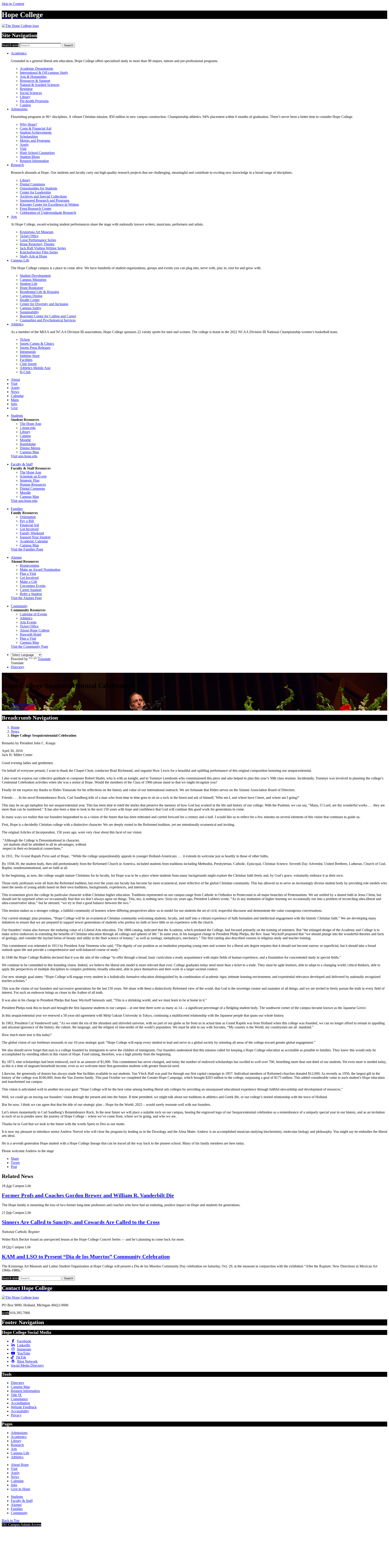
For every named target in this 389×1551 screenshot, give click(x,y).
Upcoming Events (32, 586)
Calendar (17, 396)
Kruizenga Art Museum (36, 232)
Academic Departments (36, 68)
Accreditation (20, 1403)
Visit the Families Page (27, 549)
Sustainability (29, 312)
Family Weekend (32, 533)
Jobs (14, 404)
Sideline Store (30, 356)
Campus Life (20, 260)
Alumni (16, 557)
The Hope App (30, 424)
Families (17, 509)
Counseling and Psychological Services (48, 320)
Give (14, 408)
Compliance (19, 1399)
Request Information (34, 161)
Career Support (30, 590)
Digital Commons (32, 184)
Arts (14, 217)
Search (68, 45)
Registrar (26, 89)
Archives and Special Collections (43, 196)
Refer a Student (31, 594)
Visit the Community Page (29, 646)
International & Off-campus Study (44, 73)
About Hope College (35, 630)
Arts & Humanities (33, 77)
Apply (24, 145)
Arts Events (28, 622)
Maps (15, 400)
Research (17, 165)
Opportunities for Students (38, 188)
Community (19, 606)
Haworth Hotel (30, 634)
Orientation (28, 517)
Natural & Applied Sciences (39, 85)
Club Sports (28, 364)
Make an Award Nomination (40, 569)
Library (25, 97)
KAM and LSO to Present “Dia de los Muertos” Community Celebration (86, 1257)
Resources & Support (35, 81)
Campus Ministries (33, 280)
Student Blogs (30, 157)
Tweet (15, 1163)
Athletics (17, 324)
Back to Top (10, 1520)
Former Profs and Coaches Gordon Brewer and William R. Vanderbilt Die (88, 1195)
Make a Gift (28, 582)
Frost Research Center (35, 208)
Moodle (25, 440)
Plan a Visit (28, 574)
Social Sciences (31, 93)
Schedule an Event (33, 476)
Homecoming (29, 565)
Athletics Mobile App (35, 368)
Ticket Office (29, 236)
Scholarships (29, 136)
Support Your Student (35, 537)
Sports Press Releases (35, 348)
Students (17, 416)
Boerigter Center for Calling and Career (48, 316)
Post (14, 1167)
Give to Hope (20, 1489)
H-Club (25, 372)
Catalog (25, 105)
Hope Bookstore (31, 288)
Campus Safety (30, 308)
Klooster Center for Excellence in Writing (49, 204)
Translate (44, 659)
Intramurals (28, 352)
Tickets (25, 339)
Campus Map (29, 452)
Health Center (30, 300)
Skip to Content (13, 4)
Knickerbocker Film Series (39, 252)
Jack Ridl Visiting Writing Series (43, 248)
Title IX (16, 1395)
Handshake (28, 444)
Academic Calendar (34, 541)
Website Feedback (24, 1407)
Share (15, 1158)
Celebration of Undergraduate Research (48, 212)
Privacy (16, 1415)
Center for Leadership (35, 192)
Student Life (28, 284)
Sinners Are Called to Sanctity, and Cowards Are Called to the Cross (81, 1222)
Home (15, 727)
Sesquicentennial (23, 704)
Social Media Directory (27, 1365)
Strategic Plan (29, 480)
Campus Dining (31, 296)
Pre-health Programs (34, 101)
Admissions (19, 109)
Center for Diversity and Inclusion (44, 304)
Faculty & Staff (22, 464)
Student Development (35, 276)
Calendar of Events (33, 614)
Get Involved (29, 529)
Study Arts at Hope (33, 256)
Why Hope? (28, 124)
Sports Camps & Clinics (37, 343)
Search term (10, 45)
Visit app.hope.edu (24, 456)
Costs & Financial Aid (35, 128)
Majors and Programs (35, 140)
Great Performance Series (38, 240)
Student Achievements (36, 132)
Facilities (26, 360)
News (15, 392)
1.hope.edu (28, 428)
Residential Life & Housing (39, 292)
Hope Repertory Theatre (37, 244)
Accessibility (20, 1411)
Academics (19, 53)
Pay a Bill (27, 521)
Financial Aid (29, 525)
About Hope (20, 1465)
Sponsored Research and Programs (44, 200)
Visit (23, 149)
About (15, 380)
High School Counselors (37, 153)
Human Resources (33, 484)
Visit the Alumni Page (26, 598)
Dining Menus (30, 448)
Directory (17, 667)
